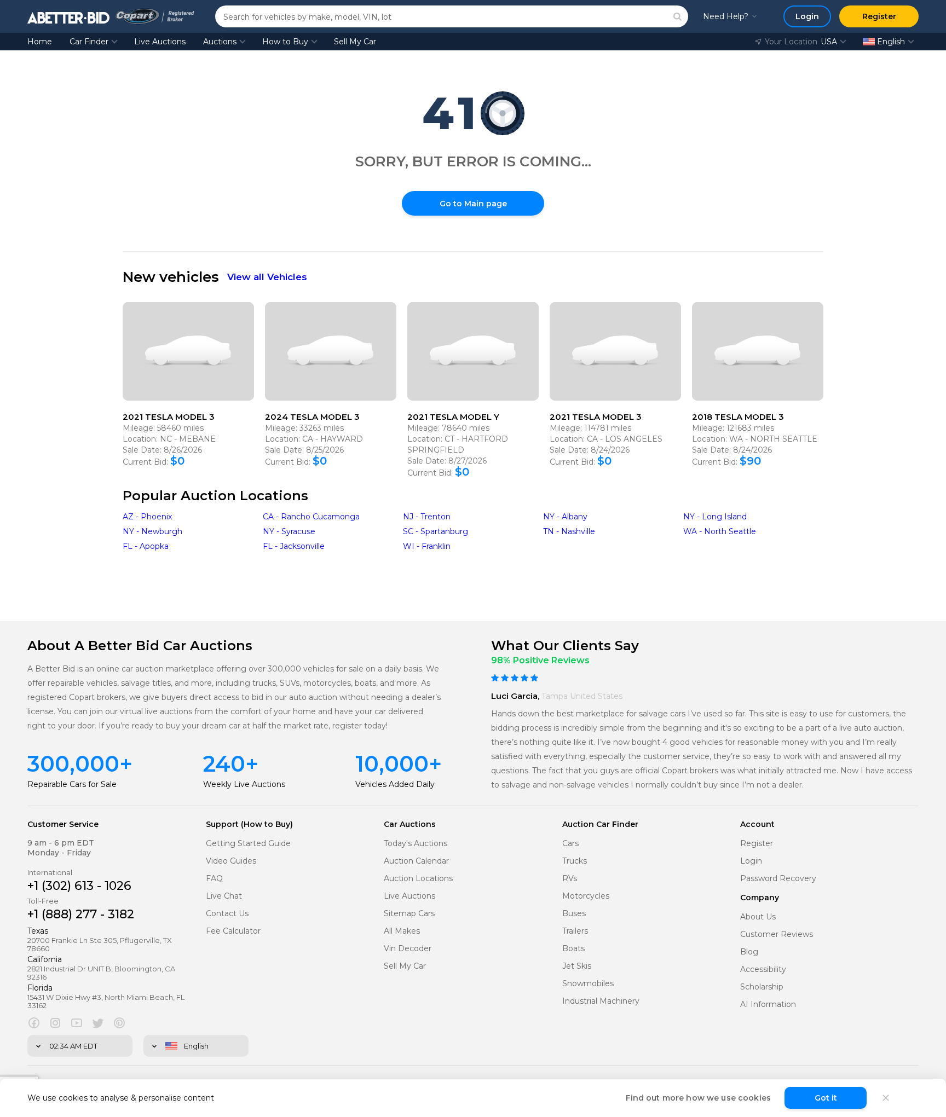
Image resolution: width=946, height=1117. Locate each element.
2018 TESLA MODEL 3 (738, 417)
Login (751, 861)
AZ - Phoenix (147, 517)
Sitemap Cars (409, 913)
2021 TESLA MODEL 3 (169, 417)
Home (39, 42)
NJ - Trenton (427, 517)
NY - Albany (565, 517)
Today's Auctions (415, 843)
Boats (573, 948)
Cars (570, 843)
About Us (758, 917)
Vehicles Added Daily (395, 784)
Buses (574, 913)
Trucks (574, 861)
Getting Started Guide (248, 843)
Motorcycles (585, 896)
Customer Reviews (776, 934)
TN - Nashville (569, 531)
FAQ (214, 878)
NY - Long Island (715, 517)
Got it (826, 1098)
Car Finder (89, 42)
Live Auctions (160, 42)
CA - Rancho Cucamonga (311, 517)
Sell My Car (355, 42)
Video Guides (231, 861)
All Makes (402, 931)
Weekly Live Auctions (244, 784)
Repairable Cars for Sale (72, 784)
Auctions (219, 42)
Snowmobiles (588, 983)
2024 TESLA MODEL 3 (312, 417)
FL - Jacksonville (294, 546)
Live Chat (224, 896)
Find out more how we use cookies (698, 1098)
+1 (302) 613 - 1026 (79, 885)
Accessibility (763, 969)
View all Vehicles (267, 276)
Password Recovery (778, 878)
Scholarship (761, 987)
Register (756, 843)
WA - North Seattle (719, 531)
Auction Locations (418, 878)
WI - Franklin (427, 546)
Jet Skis (576, 966)
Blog (749, 952)
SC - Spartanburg (435, 531)
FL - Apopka (146, 546)
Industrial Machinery (600, 1001)
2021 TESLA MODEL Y (453, 417)
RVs (569, 878)
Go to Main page (473, 204)
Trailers (575, 931)
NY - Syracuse (289, 531)
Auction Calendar (416, 861)
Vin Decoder (407, 948)
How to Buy (285, 42)
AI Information (768, 1004)
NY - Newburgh (152, 531)
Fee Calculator (233, 931)
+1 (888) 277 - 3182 (80, 914)
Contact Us (227, 913)
